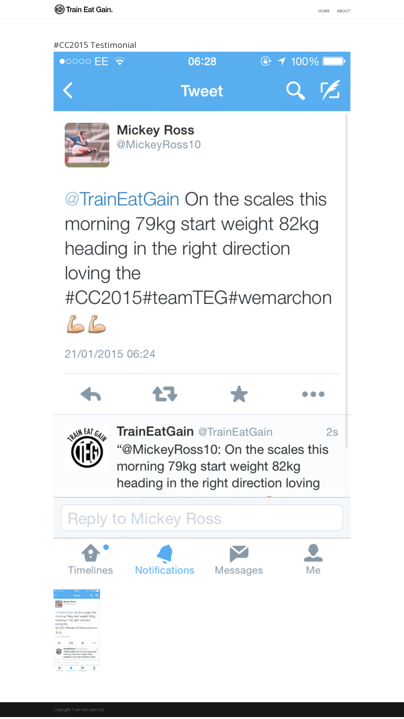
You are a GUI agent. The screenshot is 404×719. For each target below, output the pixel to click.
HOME (324, 11)
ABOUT (343, 11)
